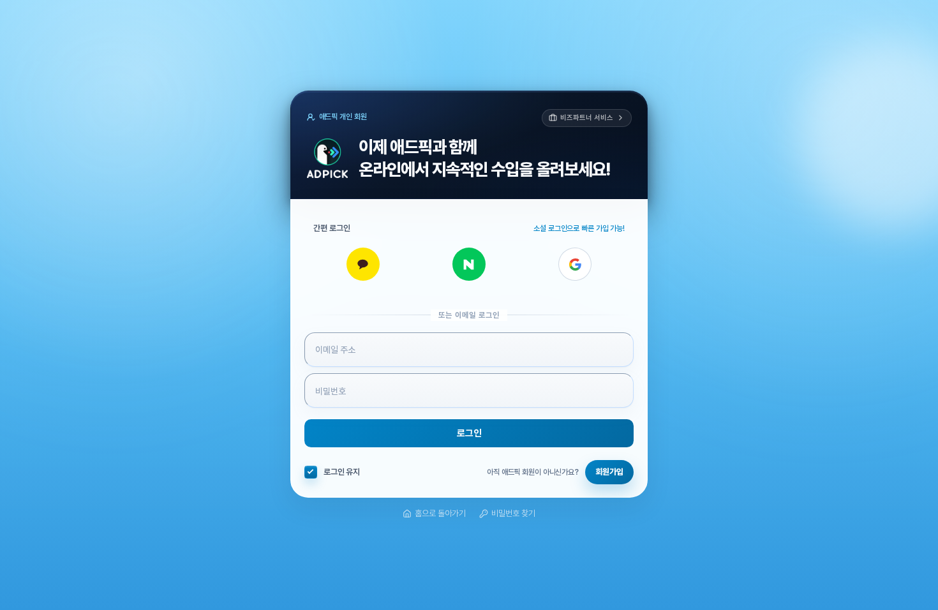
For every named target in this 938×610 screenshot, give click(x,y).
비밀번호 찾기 (513, 513)
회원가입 (609, 472)
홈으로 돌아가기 (440, 513)
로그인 (469, 433)
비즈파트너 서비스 (586, 118)
